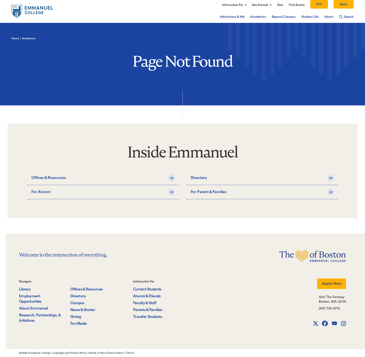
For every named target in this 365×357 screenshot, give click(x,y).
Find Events (296, 4)
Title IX (129, 353)
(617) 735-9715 (329, 308)
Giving (75, 317)
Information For (233, 4)
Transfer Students (147, 317)
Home (15, 38)
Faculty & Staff (144, 303)
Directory (78, 296)
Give (280, 4)
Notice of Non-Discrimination (105, 353)
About (328, 16)
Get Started (260, 4)
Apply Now (331, 284)
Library (25, 289)
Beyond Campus (284, 16)
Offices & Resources (86, 289)
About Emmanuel (33, 308)
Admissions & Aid (232, 16)
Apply (344, 4)
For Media (78, 324)
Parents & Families (147, 310)
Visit (319, 4)
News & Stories (82, 310)
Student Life (310, 16)
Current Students (147, 289)
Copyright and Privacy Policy (69, 353)
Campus (77, 303)
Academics (258, 16)
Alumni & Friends (147, 296)
